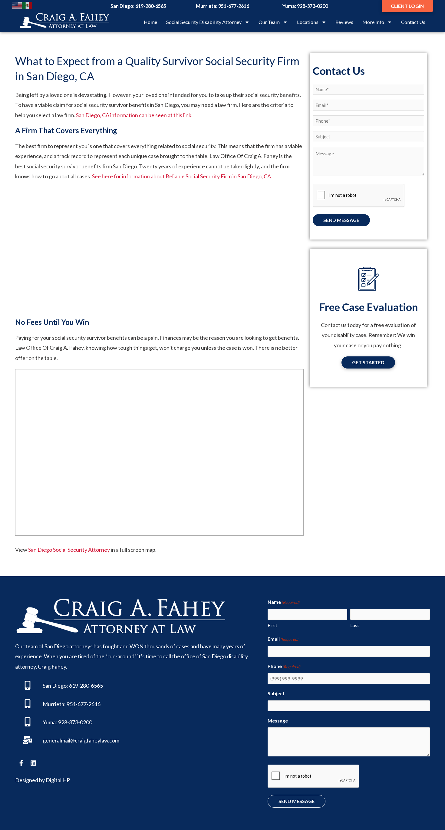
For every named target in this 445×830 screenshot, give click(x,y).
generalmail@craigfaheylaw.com (81, 740)
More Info (373, 22)
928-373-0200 (312, 6)
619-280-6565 (150, 6)
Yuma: (50, 722)
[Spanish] (27, 5)
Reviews (344, 22)
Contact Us (413, 22)
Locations (307, 22)
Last (354, 625)
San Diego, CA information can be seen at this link (133, 115)
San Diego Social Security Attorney (69, 549)
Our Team (269, 22)
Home (150, 22)
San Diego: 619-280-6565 (73, 685)
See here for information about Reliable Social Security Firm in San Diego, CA (181, 176)
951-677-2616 (233, 6)
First (272, 625)
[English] (17, 5)
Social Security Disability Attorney (204, 22)
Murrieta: (54, 704)
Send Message (341, 220)
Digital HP (58, 780)
